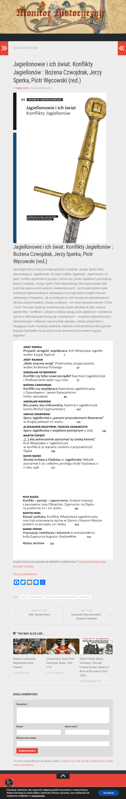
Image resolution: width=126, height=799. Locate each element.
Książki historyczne (25, 48)
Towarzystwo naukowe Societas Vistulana (61, 597)
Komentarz (22, 704)
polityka (24, 597)
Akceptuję (108, 792)
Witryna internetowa (26, 738)
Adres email (71, 726)
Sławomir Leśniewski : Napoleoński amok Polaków (25, 663)
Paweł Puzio (22, 88)
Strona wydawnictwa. (25, 574)
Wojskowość (85, 597)
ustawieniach (38, 795)
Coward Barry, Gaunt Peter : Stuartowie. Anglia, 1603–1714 (61, 663)
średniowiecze (36, 597)
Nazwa (20, 726)
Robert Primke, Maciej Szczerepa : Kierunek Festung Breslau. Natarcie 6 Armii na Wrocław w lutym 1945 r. (94, 667)
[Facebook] (7, 37)
